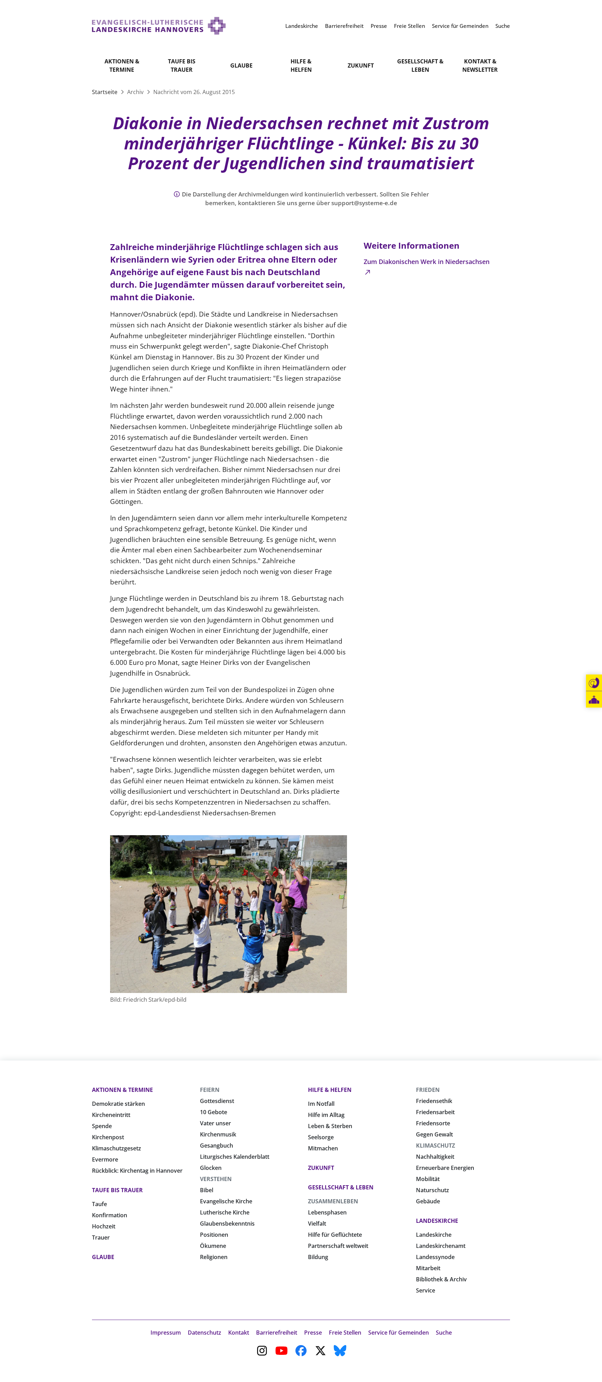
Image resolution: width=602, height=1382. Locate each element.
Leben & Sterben (330, 1126)
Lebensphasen (327, 1212)
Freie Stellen (345, 1332)
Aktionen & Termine (122, 65)
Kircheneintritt (111, 1115)
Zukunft (361, 65)
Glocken (211, 1168)
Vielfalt (317, 1223)
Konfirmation (109, 1215)
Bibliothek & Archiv (441, 1279)
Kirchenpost (108, 1137)
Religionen (213, 1257)
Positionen (214, 1235)
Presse (313, 1332)
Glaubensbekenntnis (227, 1223)
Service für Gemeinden (398, 1332)
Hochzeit (103, 1226)
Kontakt (238, 1332)
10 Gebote (213, 1112)
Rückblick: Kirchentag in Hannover (137, 1170)
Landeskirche (437, 1221)
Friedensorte (433, 1123)
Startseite (105, 92)
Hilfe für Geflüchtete (335, 1235)
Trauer (101, 1237)
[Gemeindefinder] (594, 699)
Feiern (209, 1090)
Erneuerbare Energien (445, 1168)
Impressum (165, 1332)
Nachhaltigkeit (435, 1156)
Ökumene (213, 1246)
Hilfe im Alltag (326, 1115)
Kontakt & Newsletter (480, 65)
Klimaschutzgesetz (116, 1148)
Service (425, 1290)
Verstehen (216, 1179)
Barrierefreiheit (276, 1332)
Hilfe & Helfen (301, 65)
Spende (102, 1126)
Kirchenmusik (218, 1134)
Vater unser (215, 1123)
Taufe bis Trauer (181, 65)
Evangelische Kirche (226, 1201)
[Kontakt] (594, 683)
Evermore (105, 1159)
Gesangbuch (216, 1145)
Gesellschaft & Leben (420, 65)
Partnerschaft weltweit (338, 1246)
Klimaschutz (435, 1145)
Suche (444, 1332)
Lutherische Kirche (224, 1212)
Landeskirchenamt (440, 1246)
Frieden (428, 1090)
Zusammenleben (333, 1201)
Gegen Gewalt (434, 1134)
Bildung (318, 1257)
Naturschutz (432, 1190)
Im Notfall (321, 1104)
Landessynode (435, 1257)
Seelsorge (321, 1137)
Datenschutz (204, 1332)
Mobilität (428, 1179)
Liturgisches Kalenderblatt (234, 1156)
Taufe (99, 1204)
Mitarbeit (428, 1268)
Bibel (206, 1190)
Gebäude (428, 1201)
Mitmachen (323, 1148)
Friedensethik (434, 1101)
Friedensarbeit (435, 1112)
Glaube (241, 65)
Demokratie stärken (118, 1104)
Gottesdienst (217, 1101)
